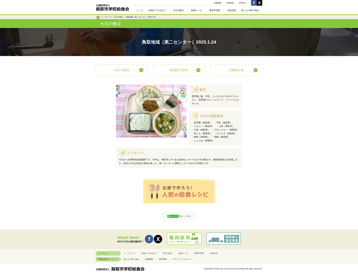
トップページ (106, 17)
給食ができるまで (158, 10)
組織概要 (217, 3)
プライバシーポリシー (182, 259)
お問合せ (242, 3)
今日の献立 (178, 10)
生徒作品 (231, 10)
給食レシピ (196, 10)
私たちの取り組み (250, 10)
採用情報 (230, 3)
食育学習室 (214, 10)
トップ (139, 10)
